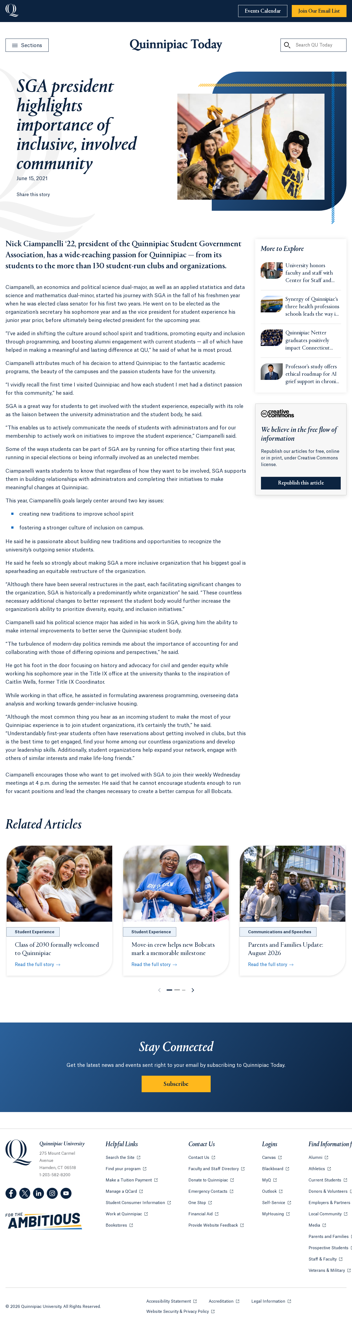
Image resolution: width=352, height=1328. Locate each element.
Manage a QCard (124, 1192)
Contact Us (201, 1158)
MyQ (269, 1180)
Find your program (126, 1169)
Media (317, 1225)
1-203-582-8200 (54, 1175)
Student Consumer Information (138, 1203)
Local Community (328, 1214)
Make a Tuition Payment (132, 1180)
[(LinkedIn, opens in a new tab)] (38, 1193)
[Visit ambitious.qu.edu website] (44, 1221)
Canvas (272, 1158)
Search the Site (123, 1158)
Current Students (328, 1180)
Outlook (272, 1192)
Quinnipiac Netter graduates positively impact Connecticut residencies (307, 341)
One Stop (200, 1203)
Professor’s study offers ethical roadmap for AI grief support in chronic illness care (311, 375)
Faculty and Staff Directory (216, 1169)
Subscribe (176, 1084)
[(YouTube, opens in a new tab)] (66, 1193)
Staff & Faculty (325, 1259)
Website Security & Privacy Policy (180, 1312)
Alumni (318, 1158)
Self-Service (276, 1203)
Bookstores (119, 1225)
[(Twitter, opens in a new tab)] (24, 1193)
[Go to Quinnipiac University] (12, 11)
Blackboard (275, 1169)
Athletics (320, 1169)
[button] (169, 990)
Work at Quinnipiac (127, 1214)
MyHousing (276, 1214)
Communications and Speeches (279, 932)
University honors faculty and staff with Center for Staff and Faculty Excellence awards (309, 274)
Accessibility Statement (171, 1301)
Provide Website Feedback (216, 1225)
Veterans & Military (330, 1271)
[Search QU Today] (287, 45)
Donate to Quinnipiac (211, 1180)
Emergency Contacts (210, 1192)
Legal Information (271, 1301)
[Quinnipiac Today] (176, 45)
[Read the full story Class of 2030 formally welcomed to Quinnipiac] (59, 884)
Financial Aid (203, 1214)
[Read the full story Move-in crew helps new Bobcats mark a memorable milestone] (176, 884)
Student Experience (34, 932)
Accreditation (224, 1301)
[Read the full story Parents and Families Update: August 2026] (292, 884)
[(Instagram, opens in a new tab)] (52, 1193)
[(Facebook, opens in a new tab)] (11, 1193)
